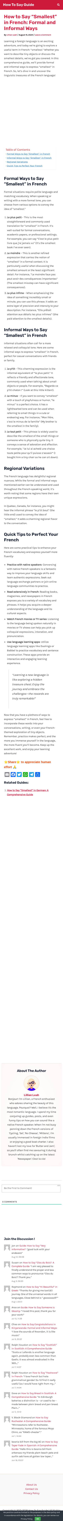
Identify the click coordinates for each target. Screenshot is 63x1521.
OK (38, 1519)
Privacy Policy (31, 1493)
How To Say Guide (18, 5)
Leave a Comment (43, 35)
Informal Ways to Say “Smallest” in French (29, 157)
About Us (31, 1484)
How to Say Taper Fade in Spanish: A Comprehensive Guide (35, 1445)
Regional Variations (17, 161)
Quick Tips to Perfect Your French (24, 165)
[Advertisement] (31, 113)
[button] (58, 5)
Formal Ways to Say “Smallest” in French (28, 153)
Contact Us (31, 1488)
